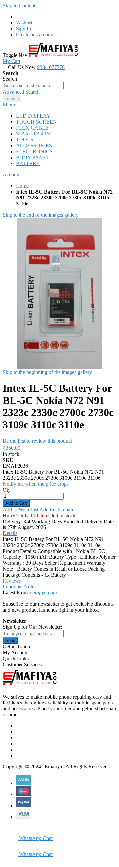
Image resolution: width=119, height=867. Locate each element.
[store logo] (53, 55)
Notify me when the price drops (36, 484)
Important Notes (19, 586)
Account (11, 174)
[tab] (59, 105)
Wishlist (24, 22)
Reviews (12, 580)
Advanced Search (21, 92)
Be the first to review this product (37, 441)
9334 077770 (51, 67)
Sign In (23, 28)
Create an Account (35, 34)
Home (22, 186)
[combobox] (33, 85)
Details (10, 533)
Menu (9, 104)
